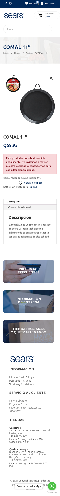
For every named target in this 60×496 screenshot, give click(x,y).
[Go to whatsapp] (52, 486)
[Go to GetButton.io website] (52, 493)
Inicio (6, 53)
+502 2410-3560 (18, 460)
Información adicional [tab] (19, 207)
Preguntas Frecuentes (20, 404)
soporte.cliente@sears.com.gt (25, 407)
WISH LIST (33, 3)
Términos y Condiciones (21, 384)
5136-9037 (15, 411)
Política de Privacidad (20, 380)
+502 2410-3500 (18, 435)
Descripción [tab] (13, 201)
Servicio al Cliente (18, 400)
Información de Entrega (21, 377)
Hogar (17, 53)
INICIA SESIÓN (49, 4)
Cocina (29, 53)
